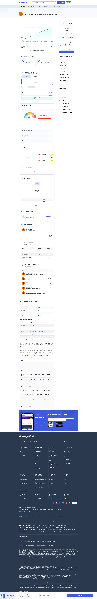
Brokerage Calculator (52, 448)
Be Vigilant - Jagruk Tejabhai (24, 484)
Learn (37, 6)
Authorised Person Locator (39, 487)
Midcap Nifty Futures (40, 518)
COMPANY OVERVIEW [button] (23, 447)
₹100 (62, 33)
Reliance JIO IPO (66, 476)
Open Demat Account (23, 448)
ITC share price (66, 495)
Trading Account (66, 451)
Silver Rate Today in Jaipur (62, 525)
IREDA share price (22, 495)
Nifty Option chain (26, 521)
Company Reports (22, 482)
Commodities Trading (67, 459)
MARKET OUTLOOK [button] (52, 474)
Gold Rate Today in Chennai (48, 523)
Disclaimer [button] (21, 565)
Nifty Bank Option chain (35, 521)
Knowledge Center (22, 475)
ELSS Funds (33, 531)
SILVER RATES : (21, 525)
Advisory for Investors (55, 587)
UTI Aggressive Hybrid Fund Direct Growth (33, 283)
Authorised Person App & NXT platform (41, 484)
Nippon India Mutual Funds (70, 529)
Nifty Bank (29, 516)
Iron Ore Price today (59, 527)
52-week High (51, 479)
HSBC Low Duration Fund (25, 254)
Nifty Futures (26, 518)
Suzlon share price (22, 494)
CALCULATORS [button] (51, 447)
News (40, 6)
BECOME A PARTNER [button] (38, 474)
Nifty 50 (24, 516)
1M (30, 44)
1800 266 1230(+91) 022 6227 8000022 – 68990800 (38, 331)
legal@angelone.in (45, 579)
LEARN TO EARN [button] (22, 474)
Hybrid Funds (62, 68)
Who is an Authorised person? (39, 478)
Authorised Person (67, 463)
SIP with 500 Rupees (38, 452)
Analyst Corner (66, 464)
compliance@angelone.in (44, 576)
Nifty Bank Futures (32, 518)
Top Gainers (51, 482)
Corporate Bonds (37, 464)
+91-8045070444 (35, 578)
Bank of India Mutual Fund (64, 109)
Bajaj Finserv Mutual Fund (64, 103)
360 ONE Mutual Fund (63, 91)
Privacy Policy (21, 587)
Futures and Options (38, 456)
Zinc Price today (44, 527)
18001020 (30, 502)
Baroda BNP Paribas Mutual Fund (65, 112)
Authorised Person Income (39, 480)
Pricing (58, 6)
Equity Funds (62, 62)
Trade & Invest (22, 6)
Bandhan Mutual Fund (63, 106)
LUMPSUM (70, 23)
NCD (35, 463)
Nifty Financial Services (36, 516)
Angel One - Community (23, 483)
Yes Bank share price (23, 498)
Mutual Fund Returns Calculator (54, 464)
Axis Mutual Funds (46, 529)
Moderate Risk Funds (63, 74)
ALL (43, 44)
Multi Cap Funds (67, 531)
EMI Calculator (51, 467)
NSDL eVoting (73, 587)
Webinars (21, 456)
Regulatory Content (30, 585)
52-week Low (51, 480)
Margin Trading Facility (46, 509)
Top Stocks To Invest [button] (24, 491)
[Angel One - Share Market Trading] (24, 2)
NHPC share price (37, 494)
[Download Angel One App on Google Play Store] (59, 423)
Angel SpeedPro (39, 509)
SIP (26, 76)
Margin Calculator (52, 450)
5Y (41, 44)
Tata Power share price (38, 498)
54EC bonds (36, 467)
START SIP (80, 595)
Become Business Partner (38, 475)
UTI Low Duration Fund (25, 251)
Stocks (36, 448)
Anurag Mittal (28, 216)
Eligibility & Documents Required (39, 482)
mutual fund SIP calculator (30, 355)
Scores (47, 585)
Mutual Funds (37, 450)
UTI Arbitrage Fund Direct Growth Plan (33, 288)
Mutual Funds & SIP (30, 6)
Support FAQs (37, 502)
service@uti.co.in (32, 334)
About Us (21, 451)
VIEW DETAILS (48, 216)
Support (62, 6)
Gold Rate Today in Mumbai (29, 523)
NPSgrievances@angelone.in (23, 577)
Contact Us (21, 452)
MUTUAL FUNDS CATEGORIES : (24, 531)
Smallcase (29, 511)
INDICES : (20, 516)
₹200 (71, 33)
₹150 (66, 33)
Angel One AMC (29, 507)
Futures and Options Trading (68, 460)
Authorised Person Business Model (40, 483)
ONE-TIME (35, 76)
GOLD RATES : (21, 523)
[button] (37, 364)
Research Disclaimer (22, 585)
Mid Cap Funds (61, 531)
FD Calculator (51, 459)
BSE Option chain (61, 521)
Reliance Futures (48, 518)
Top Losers (51, 483)
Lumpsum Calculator (52, 452)
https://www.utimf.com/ (33, 336)
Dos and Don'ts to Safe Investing (39, 585)
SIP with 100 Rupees (38, 451)
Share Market (66, 455)
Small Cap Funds (44, 531)
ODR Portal (20, 588)
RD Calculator (51, 460)
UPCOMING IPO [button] (66, 474)
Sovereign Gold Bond (38, 468)
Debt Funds (61, 59)
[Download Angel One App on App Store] (59, 426)
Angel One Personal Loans (40, 587)
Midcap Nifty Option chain (44, 521)
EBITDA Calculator (52, 463)
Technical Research (23, 480)
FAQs (69, 585)
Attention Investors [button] (23, 536)
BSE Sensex (55, 516)
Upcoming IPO (37, 455)
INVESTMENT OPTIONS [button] (38, 447)
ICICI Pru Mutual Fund (61, 529)
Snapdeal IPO (66, 483)
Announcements (51, 476)
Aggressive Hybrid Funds (64, 77)
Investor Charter (47, 587)
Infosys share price (67, 494)
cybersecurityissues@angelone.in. (48, 578)
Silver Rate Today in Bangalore (42, 525)
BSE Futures (54, 518)
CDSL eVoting (67, 587)
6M (34, 44)
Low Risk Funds (62, 71)
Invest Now (67, 51)
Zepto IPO (65, 480)
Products (45, 6)
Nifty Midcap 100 (49, 516)
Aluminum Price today (36, 527)
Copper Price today (28, 527)
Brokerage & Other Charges (24, 450)
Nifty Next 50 (43, 516)
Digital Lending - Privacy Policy (29, 587)
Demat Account (66, 450)
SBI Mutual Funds (39, 529)
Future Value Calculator (52, 456)
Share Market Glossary (52, 478)
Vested (37, 511)
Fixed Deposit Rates (58, 509)
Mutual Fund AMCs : (23, 529)
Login (68, 2)
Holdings (37, 183)
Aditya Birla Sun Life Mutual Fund (65, 94)
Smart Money (22, 476)
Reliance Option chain (53, 521)
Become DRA (36, 476)
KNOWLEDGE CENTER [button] (68, 447)
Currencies (36, 460)
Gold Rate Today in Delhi (39, 523)
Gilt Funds (56, 531)
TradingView (41, 511)
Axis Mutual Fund (62, 100)
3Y (39, 44)
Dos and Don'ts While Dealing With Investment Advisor (58, 585)
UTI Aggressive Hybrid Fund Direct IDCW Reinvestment (36, 279)
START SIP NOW (61, 2)
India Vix (66, 516)
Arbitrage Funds (62, 80)
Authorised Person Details (38, 486)
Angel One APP (27, 509)
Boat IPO (65, 479)
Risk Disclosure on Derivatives (29, 588)
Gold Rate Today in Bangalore (70, 523)
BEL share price (51, 498)
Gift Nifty (70, 516)
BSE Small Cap (61, 516)
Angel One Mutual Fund (63, 97)
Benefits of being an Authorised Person (40, 479)
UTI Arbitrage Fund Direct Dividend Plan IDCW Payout (35, 293)
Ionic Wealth (34, 507)
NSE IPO (65, 475)
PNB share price (51, 495)
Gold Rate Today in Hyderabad (59, 523)
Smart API (52, 509)
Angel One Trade (33, 509)
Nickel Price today (51, 527)
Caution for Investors (38, 588)
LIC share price (66, 498)
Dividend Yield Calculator (53, 455)
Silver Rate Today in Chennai (52, 525)
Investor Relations (22, 455)
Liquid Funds (38, 531)
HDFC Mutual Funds (53, 529)
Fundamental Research (23, 479)
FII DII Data (50, 484)
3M (32, 44)
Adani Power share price (53, 494)
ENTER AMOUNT (37, 80)
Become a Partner (51, 6)
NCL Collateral (62, 587)
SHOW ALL (36, 205)
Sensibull (25, 511)
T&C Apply (73, 585)
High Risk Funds (62, 65)
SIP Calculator (51, 451)
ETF (35, 459)
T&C (72, 49)
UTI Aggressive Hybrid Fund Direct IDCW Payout (34, 274)
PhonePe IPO (66, 482)
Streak (33, 511)
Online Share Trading (67, 452)
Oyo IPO (65, 478)
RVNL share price (37, 495)
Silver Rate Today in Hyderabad (30, 525)
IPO (64, 456)
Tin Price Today (66, 527)
